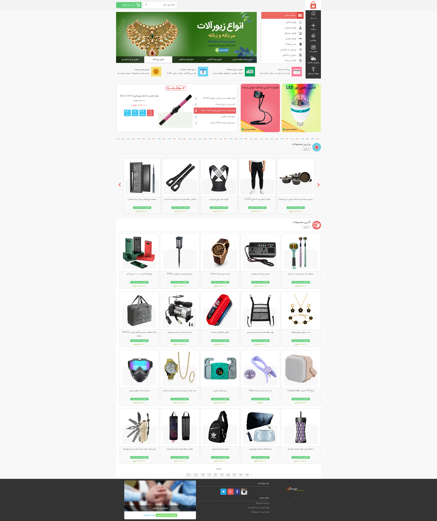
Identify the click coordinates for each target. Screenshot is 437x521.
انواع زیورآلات (158, 59)
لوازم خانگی (291, 22)
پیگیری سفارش (313, 63)
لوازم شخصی (290, 28)
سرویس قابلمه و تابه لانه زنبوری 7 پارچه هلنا (296, 199)
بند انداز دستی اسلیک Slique (260, 391)
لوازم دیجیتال (290, 33)
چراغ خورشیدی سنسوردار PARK (180, 274)
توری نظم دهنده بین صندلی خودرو (260, 332)
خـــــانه (313, 18)
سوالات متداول (313, 74)
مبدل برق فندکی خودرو (260, 274)
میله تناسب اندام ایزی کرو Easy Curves (218, 110)
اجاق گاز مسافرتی (228, 117)
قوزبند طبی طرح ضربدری (218, 199)
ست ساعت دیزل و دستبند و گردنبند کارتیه (179, 391)
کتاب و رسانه (290, 60)
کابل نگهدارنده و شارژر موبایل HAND (219, 98)
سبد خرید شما (129, 5)
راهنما (313, 29)
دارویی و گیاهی (289, 55)
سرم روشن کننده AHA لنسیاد (222, 123)
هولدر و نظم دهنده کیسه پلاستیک (180, 449)
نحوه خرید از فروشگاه (260, 512)
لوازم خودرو (291, 39)
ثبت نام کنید (148, 515)
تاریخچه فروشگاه (263, 503)
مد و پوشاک (290, 44)
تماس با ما (313, 52)
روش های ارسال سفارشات (259, 507)
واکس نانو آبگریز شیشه (220, 332)
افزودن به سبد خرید (295, 208)
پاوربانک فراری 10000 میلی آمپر (139, 274)
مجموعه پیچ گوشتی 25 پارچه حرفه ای (142, 199)
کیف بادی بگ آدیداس (220, 449)
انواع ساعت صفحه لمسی (242, 59)
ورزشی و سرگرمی (288, 50)
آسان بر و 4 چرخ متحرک (225, 104)
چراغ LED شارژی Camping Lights (300, 391)
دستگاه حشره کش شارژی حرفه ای (301, 449)
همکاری (313, 40)
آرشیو (306, 149)
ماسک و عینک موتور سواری (139, 391)
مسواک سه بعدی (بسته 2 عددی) (300, 274)
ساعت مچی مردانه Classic (220, 274)
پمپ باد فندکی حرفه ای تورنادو (180, 332)
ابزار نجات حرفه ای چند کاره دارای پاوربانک (139, 449)
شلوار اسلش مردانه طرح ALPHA (257, 199)
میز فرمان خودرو (220, 391)
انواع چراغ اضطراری (130, 59)
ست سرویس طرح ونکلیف (300, 332)
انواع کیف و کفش (186, 59)
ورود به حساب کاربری (166, 515)
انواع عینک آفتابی (214, 59)
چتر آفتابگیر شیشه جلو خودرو (260, 449)
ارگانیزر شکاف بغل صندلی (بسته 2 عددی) (180, 199)
